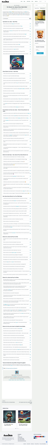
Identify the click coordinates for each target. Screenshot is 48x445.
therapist (21, 328)
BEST (26, 11)
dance (13, 23)
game (15, 176)
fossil (28, 184)
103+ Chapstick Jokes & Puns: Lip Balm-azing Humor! (25, 402)
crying (12, 261)
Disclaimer (32, 443)
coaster (8, 305)
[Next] (30, 419)
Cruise (11, 365)
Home (21, 1)
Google (18, 349)
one (17, 82)
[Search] (44, 5)
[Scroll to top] (1, 442)
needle (23, 88)
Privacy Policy (37, 443)
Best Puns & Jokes (21, 378)
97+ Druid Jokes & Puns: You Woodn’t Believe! (8, 402)
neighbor (5, 304)
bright (21, 344)
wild (18, 14)
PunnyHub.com (15, 376)
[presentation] (9, 416)
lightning (17, 206)
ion (23, 176)
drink (13, 252)
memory (9, 289)
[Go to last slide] (3, 419)
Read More (37, 43)
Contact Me (28, 443)
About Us (25, 443)
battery (10, 11)
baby (7, 261)
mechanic (7, 120)
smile (23, 13)
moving (20, 88)
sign (6, 103)
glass (15, 252)
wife (15, 115)
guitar (28, 113)
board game (13, 232)
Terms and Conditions (42, 443)
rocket (22, 313)
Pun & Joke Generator (21, 438)
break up (11, 30)
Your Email (37, 49)
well (16, 342)
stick (19, 44)
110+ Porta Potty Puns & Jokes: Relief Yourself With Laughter (39, 22)
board (13, 176)
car (12, 12)
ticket (15, 200)
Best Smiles (28, 1)
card (16, 322)
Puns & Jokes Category (21, 439)
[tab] (15, 428)
